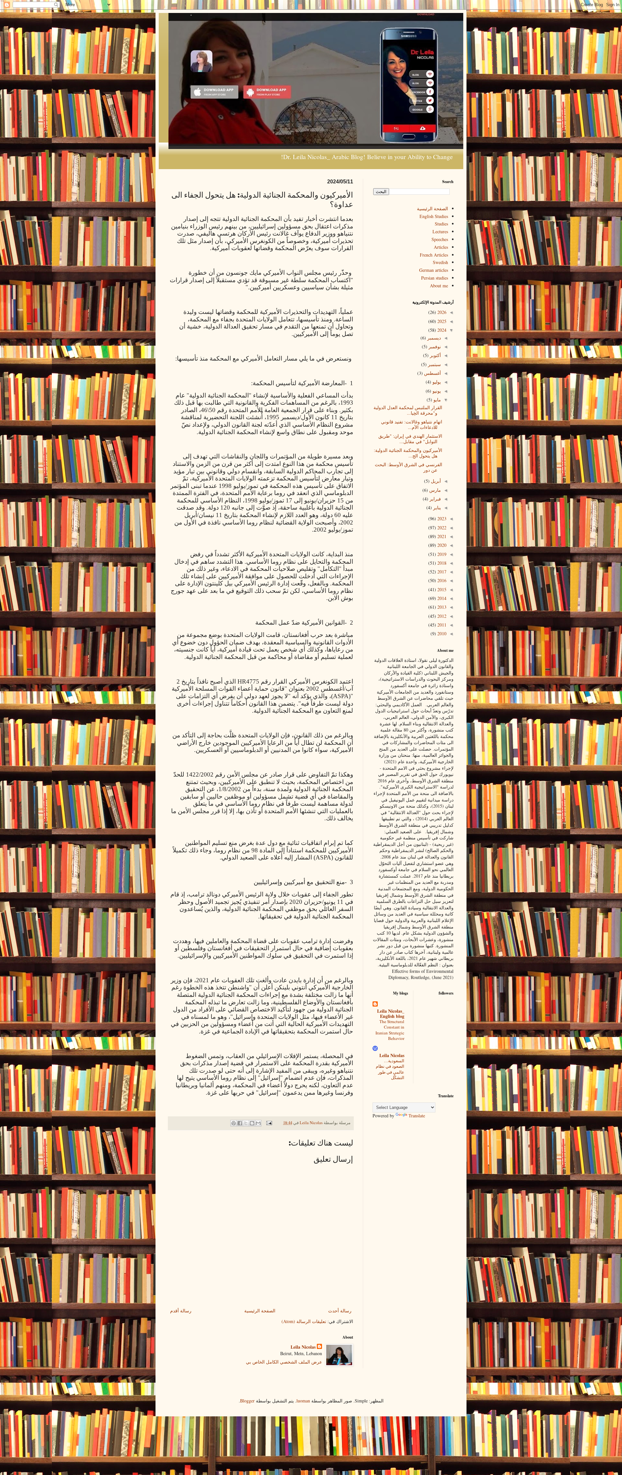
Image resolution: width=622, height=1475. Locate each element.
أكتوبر (435, 355)
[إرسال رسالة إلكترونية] (269, 1122)
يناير (436, 507)
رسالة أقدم (180, 1311)
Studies (441, 224)
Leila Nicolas (303, 1347)
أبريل (435, 481)
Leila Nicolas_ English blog (390, 1014)
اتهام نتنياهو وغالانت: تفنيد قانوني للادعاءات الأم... (411, 424)
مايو (436, 400)
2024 (441, 330)
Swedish (440, 262)
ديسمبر (433, 338)
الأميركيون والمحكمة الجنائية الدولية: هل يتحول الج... (408, 453)
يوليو (436, 382)
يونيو (436, 391)
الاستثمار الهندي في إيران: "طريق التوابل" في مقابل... (410, 438)
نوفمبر (434, 346)
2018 (441, 563)
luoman (303, 1401)
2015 (441, 589)
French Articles (434, 255)
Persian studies (434, 278)
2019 (441, 554)
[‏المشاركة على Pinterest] (233, 1123)
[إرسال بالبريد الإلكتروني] (258, 1123)
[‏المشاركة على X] (246, 1123)
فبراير (434, 499)
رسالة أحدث (339, 1311)
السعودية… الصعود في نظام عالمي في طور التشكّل (390, 1069)
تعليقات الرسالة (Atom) (304, 1321)
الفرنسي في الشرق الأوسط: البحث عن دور (408, 467)
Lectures (440, 231)
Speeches (440, 239)
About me (439, 285)
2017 (441, 572)
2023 (441, 518)
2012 (441, 616)
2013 (441, 607)
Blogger (247, 1401)
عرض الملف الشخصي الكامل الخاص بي (284, 1362)
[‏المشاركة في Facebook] (239, 1123)
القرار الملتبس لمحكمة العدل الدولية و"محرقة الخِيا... (408, 410)
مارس (434, 490)
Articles (441, 247)
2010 (441, 633)
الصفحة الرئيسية (259, 1311)
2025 (441, 321)
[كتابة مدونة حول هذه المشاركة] (252, 1123)
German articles (433, 270)
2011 (441, 625)
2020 (441, 545)
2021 (441, 536)
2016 (441, 580)
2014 (441, 598)
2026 (441, 312)
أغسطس (432, 373)
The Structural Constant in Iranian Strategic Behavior (389, 1030)
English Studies (434, 216)
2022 (441, 527)
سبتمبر (434, 364)
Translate (417, 1115)
